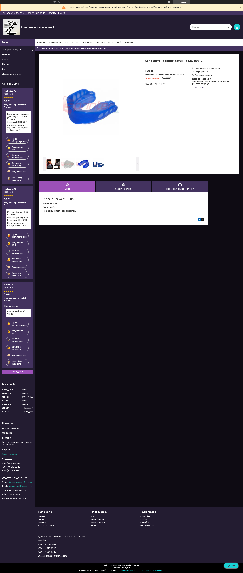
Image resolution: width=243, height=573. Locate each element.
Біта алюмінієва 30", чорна (16, 312)
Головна (41, 42)
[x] (202, 220)
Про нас (75, 42)
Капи (68, 48)
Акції (119, 42)
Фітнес (94, 525)
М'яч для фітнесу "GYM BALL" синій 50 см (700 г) (18, 218)
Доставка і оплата (104, 42)
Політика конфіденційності (153, 570)
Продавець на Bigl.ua (121, 568)
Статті (5, 59)
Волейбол (144, 522)
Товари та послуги (57, 42)
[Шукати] (228, 27)
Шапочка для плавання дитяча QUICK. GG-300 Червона (18, 116)
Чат (233, 566)
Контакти (87, 42)
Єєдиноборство (97, 519)
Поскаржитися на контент (129, 570)
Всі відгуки (18, 372)
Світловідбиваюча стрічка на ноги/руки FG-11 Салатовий (18, 127)
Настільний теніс (147, 525)
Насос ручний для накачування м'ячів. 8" (17, 224)
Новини (6, 54)
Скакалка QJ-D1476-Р (17, 122)
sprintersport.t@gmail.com (20, 486)
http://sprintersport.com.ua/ (20, 482)
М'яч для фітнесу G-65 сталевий (17, 213)
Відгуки (6, 69)
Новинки (129, 42)
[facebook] (199, 220)
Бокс (62, 48)
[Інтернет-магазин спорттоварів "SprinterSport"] (11, 27)
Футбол (143, 519)
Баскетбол (145, 516)
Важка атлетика (98, 522)
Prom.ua (135, 565)
